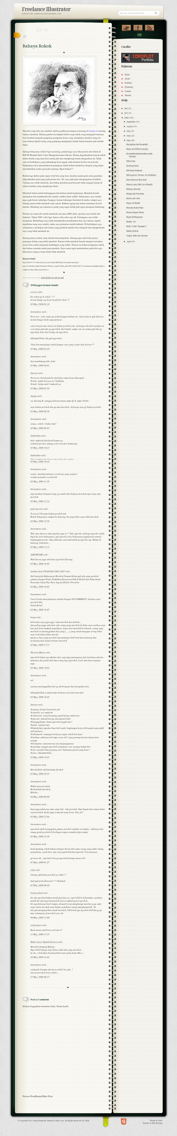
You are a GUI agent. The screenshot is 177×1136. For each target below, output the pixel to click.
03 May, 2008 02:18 (39, 304)
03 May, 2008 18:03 (39, 667)
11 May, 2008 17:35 (39, 934)
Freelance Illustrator (46, 9)
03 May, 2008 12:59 (39, 521)
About (127, 78)
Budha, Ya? (131, 221)
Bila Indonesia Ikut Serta (136, 179)
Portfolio (128, 82)
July (129, 130)
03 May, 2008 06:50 (39, 411)
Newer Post (29, 1096)
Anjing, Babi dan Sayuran (137, 235)
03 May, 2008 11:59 (39, 481)
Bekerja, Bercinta (133, 188)
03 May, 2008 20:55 (39, 773)
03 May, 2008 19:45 (39, 757)
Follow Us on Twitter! (126, 27)
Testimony (129, 86)
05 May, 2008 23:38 (39, 836)
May (129, 140)
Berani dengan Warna (135, 212)
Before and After (133, 198)
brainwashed (36, 892)
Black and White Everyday (137, 148)
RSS (149, 27)
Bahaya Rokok (132, 230)
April (129, 241)
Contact (139, 34)
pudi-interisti (36, 508)
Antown (34, 373)
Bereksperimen (132, 165)
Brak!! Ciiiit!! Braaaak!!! (136, 226)
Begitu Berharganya (134, 216)
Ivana (33, 617)
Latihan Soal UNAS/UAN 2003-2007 (47, 571)
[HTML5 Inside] (124, 1121)
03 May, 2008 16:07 (39, 609)
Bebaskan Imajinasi (134, 170)
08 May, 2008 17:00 (39, 917)
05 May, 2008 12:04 (39, 816)
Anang (33, 395)
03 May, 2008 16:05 (39, 586)
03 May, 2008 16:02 (39, 563)
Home (38, 1096)
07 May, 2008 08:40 (39, 885)
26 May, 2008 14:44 (39, 957)
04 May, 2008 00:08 (39, 796)
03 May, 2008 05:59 (39, 388)
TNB (87, 1120)
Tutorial (128, 95)
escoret (33, 291)
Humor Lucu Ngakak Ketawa (43, 941)
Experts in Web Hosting (152, 1123)
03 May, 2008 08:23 (39, 428)
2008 (126, 117)
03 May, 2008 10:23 (39, 447)
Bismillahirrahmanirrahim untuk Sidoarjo (139, 155)
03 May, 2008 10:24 (39, 461)
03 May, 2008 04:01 (39, 365)
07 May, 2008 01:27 (39, 862)
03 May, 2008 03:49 (39, 348)
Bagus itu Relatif (133, 202)
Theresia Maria (37, 652)
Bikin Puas (130, 160)
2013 (126, 112)
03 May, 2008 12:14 (39, 501)
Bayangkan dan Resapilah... (137, 144)
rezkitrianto (35, 925)
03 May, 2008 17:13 (39, 644)
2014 (126, 108)
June (129, 135)
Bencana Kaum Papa (134, 207)
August (130, 126)
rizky (32, 869)
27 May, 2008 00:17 (39, 976)
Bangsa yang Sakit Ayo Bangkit (139, 184)
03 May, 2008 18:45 (39, 696)
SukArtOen (35, 435)
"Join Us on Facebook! (138, 27)
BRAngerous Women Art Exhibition (141, 174)
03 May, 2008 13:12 (39, 546)
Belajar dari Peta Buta (135, 193)
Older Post (47, 1096)
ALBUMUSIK (36, 554)
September (131, 121)
